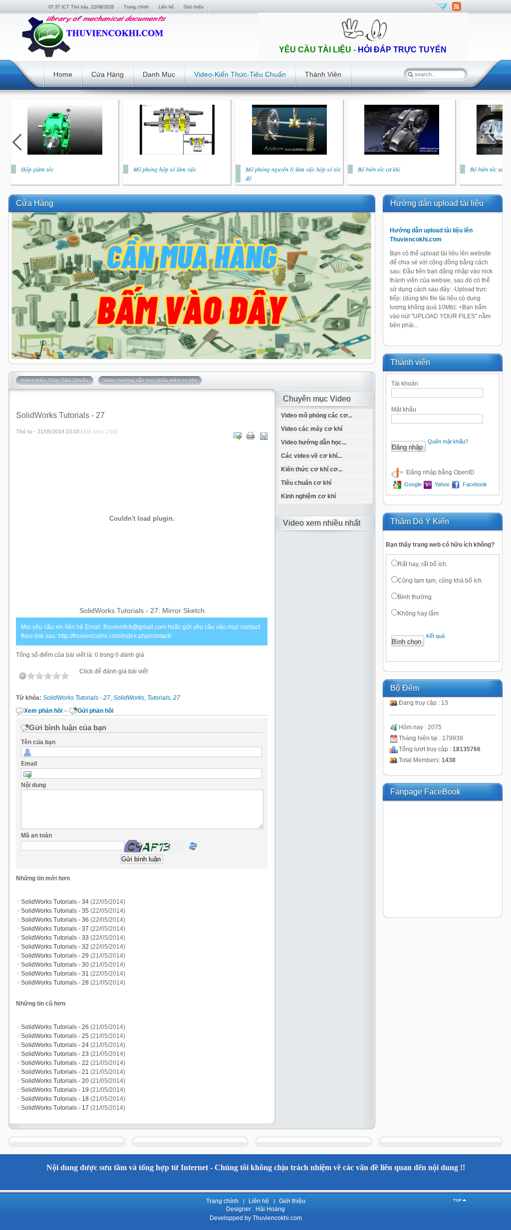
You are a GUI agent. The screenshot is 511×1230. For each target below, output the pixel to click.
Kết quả (435, 636)
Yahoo (441, 484)
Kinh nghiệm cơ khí (308, 496)
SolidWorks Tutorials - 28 (55, 982)
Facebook (474, 484)
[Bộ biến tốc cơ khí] (401, 152)
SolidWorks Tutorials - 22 (55, 1062)
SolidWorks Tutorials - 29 (55, 955)
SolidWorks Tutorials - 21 (55, 1071)
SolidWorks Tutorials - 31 (55, 973)
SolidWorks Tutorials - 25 (55, 1035)
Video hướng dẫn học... (313, 442)
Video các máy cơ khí (311, 428)
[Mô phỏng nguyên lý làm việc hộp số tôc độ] (289, 152)
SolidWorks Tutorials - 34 (55, 901)
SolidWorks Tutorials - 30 (55, 964)
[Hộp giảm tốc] (64, 152)
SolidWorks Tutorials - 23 (55, 1053)
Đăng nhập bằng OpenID (440, 472)
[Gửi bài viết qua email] (238, 436)
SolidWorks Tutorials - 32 (55, 946)
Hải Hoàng (270, 1209)
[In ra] (251, 436)
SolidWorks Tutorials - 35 (55, 910)
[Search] (410, 74)
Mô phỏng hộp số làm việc (164, 169)
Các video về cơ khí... (311, 455)
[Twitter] (442, 10)
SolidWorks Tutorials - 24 (55, 1044)
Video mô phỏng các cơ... (316, 415)
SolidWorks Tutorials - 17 (55, 1107)
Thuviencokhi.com (276, 1218)
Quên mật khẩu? (448, 441)
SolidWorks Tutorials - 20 (55, 1080)
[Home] (93, 57)
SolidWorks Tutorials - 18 (55, 1098)
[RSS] (456, 10)
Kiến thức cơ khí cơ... (311, 469)
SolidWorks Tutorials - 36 (55, 919)
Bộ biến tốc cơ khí (379, 169)
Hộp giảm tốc (37, 169)
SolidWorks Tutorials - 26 (55, 1027)
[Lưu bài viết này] (263, 436)
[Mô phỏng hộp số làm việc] (177, 152)
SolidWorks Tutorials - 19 (55, 1089)
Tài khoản (404, 383)
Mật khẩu (403, 409)
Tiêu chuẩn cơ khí (306, 482)
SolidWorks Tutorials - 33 (55, 937)
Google (412, 484)
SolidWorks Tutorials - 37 (55, 928)
